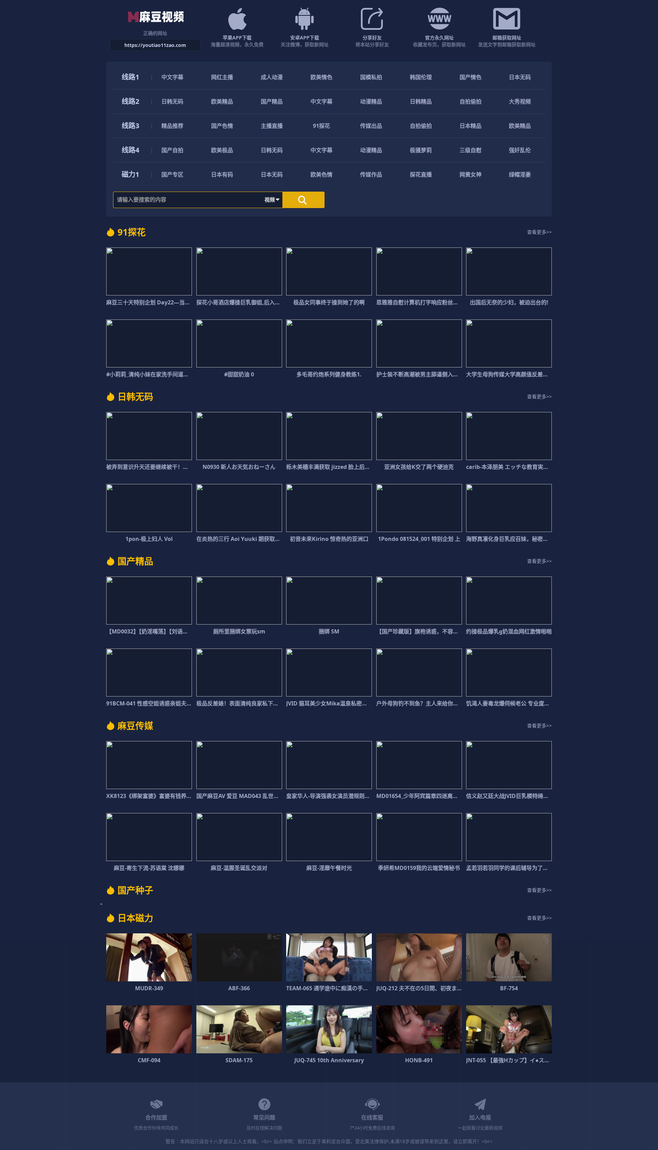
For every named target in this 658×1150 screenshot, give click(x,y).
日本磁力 (135, 918)
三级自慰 (471, 150)
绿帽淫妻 (520, 174)
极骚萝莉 (421, 150)
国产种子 (135, 890)
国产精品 (272, 101)
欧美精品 (222, 101)
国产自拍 (172, 150)
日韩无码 (172, 101)
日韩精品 (421, 101)
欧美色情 (321, 174)
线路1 (130, 77)
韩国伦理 (421, 77)
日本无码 (520, 77)
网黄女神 (471, 174)
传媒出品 (371, 126)
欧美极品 (222, 150)
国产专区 (172, 174)
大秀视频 (520, 101)
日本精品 (471, 126)
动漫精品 (371, 101)
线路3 (130, 125)
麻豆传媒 (135, 725)
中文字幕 (172, 77)
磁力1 (130, 174)
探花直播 (421, 174)
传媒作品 (371, 174)
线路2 (130, 101)
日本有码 (222, 174)
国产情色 (471, 77)
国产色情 (222, 126)
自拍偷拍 (471, 101)
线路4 (130, 150)
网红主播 (222, 77)
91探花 (321, 126)
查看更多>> (539, 232)
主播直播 (272, 126)
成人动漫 (272, 77)
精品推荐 (172, 126)
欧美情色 (321, 77)
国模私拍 (371, 77)
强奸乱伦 (520, 150)
